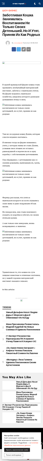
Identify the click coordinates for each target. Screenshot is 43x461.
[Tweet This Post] (19, 49)
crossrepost (18, 43)
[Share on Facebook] (14, 49)
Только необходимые (13, 455)
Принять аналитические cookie (17, 450)
